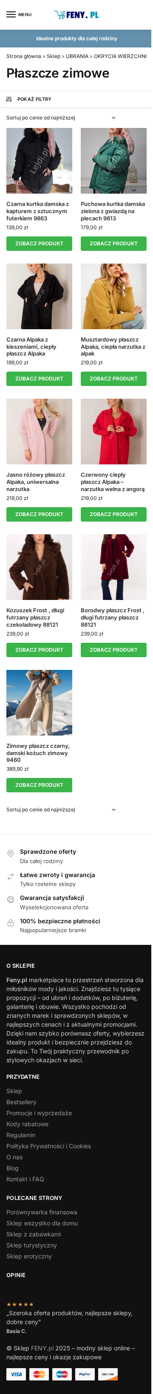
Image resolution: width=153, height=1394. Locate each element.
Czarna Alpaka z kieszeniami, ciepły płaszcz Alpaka (31, 346)
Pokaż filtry (34, 99)
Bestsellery (21, 1101)
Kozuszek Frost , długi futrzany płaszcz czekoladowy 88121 (35, 617)
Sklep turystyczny (31, 1245)
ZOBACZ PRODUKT (39, 243)
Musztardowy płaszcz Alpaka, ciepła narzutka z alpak (113, 346)
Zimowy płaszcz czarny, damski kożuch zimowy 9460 (38, 753)
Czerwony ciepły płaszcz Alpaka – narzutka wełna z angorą (112, 481)
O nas (14, 1157)
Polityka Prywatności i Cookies (48, 1146)
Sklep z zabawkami (33, 1234)
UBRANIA (77, 56)
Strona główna (23, 56)
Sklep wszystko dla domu (42, 1223)
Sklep (53, 56)
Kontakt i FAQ (25, 1179)
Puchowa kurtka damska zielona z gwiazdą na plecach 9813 (113, 211)
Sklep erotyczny (29, 1256)
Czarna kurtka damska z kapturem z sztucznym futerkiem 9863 (37, 211)
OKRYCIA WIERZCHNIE (122, 56)
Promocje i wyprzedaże (39, 1112)
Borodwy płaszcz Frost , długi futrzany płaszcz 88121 (112, 617)
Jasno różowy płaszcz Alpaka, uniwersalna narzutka (35, 481)
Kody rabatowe (27, 1123)
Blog (12, 1168)
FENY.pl (42, 1348)
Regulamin (20, 1135)
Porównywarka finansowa (41, 1212)
